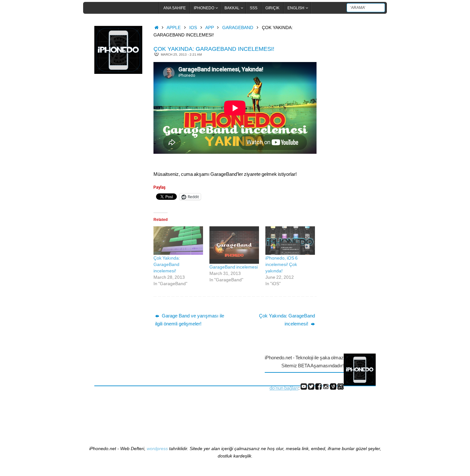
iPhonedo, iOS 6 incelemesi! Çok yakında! (281, 264)
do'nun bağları (284, 388)
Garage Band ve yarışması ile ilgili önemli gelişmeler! (189, 320)
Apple (174, 27)
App (209, 27)
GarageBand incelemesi (233, 266)
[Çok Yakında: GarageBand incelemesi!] (178, 240)
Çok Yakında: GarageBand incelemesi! (166, 264)
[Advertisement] (119, 183)
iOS (193, 27)
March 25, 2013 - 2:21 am (181, 54)
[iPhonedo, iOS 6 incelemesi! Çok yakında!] (290, 240)
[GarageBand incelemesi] (234, 244)
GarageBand (237, 27)
